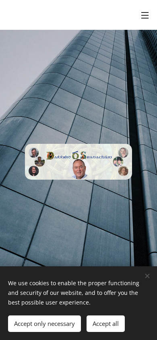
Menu (145, 15)
